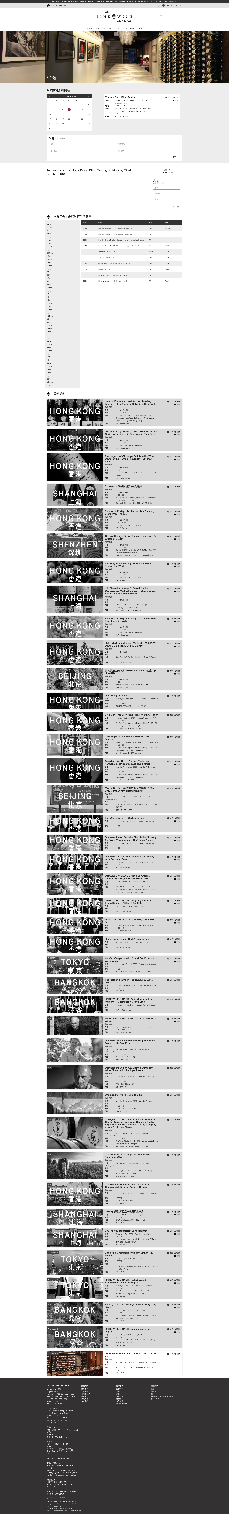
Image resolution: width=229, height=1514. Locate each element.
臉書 (153, 1389)
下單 (118, 1392)
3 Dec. (49, 272)
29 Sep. (50, 253)
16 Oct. (50, 297)
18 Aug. (50, 256)
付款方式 (119, 1396)
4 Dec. (49, 294)
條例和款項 (85, 1394)
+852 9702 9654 (166, 1396)
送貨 (118, 1394)
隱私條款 (84, 1396)
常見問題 (119, 1401)
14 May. (50, 328)
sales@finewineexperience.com (60, 1508)
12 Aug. (50, 385)
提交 (175, 157)
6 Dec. (49, 224)
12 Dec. (50, 316)
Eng (176, 5)
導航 (176, 100)
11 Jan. (50, 334)
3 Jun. (49, 281)
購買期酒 (119, 1399)
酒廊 (140, 29)
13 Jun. (50, 325)
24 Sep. (50, 382)
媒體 (118, 29)
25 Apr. (49, 306)
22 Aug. (50, 278)
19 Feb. (50, 287)
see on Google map (57, 1498)
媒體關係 (84, 1392)
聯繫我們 (119, 1389)
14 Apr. (49, 262)
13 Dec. (50, 357)
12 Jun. (50, 303)
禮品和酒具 (108, 29)
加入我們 (84, 1401)
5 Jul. (49, 230)
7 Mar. (49, 331)
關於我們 (84, 1389)
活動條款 (84, 1399)
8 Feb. (49, 234)
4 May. (49, 369)
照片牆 (153, 1392)
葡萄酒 (89, 29)
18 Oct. (50, 360)
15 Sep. (50, 227)
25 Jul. (49, 344)
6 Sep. (49, 341)
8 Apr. (49, 284)
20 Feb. (50, 265)
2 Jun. (49, 259)
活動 (98, 29)
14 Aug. (50, 300)
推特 (153, 1394)
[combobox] (149, 151)
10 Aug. (50, 243)
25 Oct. (50, 240)
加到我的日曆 (172, 97)
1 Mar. (49, 372)
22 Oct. (50, 275)
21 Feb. (50, 350)
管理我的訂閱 (121, 1403)
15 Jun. (50, 246)
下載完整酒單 (129, 29)
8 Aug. (49, 322)
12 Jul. (49, 366)
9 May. (49, 347)
